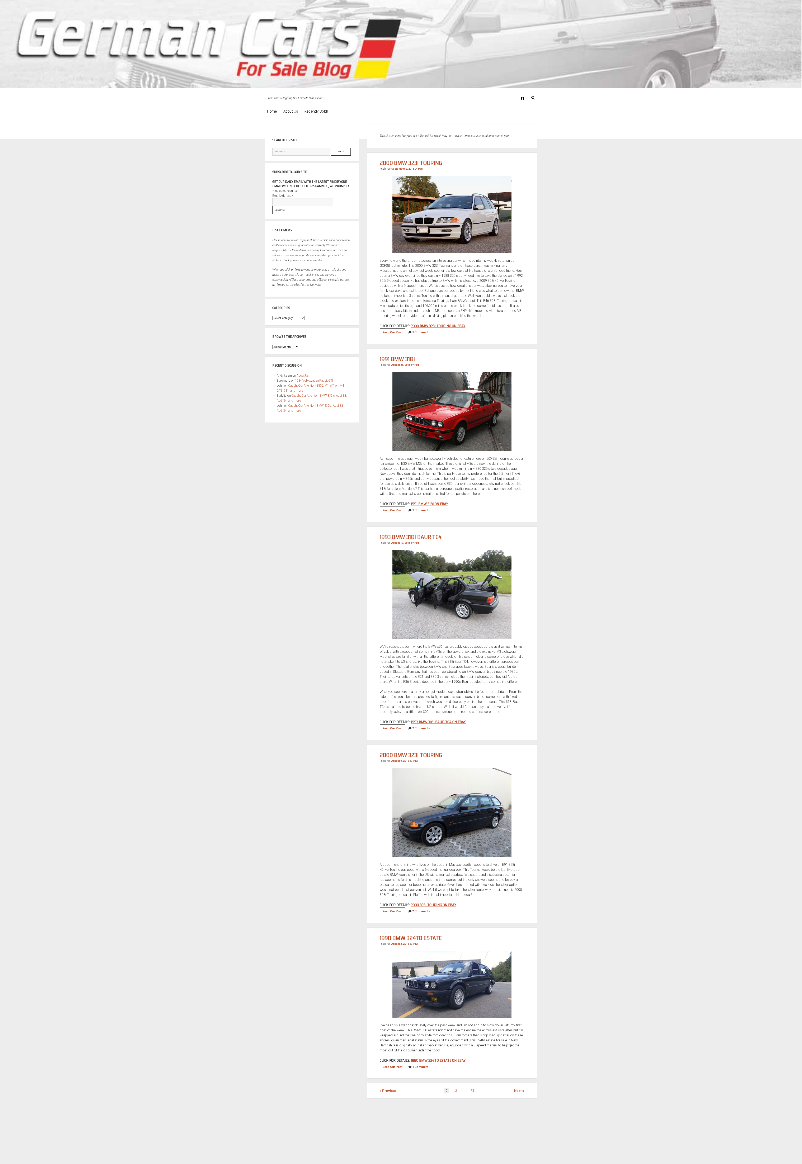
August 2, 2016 (400, 943)
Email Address (282, 195)
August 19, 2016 (400, 542)
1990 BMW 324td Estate (411, 938)
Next (518, 1091)
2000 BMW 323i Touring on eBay (438, 326)
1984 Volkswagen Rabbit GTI (314, 380)
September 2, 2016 (402, 168)
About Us (290, 111)
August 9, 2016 (400, 760)
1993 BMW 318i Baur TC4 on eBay (438, 722)
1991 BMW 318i (397, 359)
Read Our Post (393, 333)
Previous (389, 1091)
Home (272, 111)
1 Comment (420, 332)
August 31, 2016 (400, 364)
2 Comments (421, 728)
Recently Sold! (316, 111)
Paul (420, 168)
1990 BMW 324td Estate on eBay (438, 1060)
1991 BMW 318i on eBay (429, 504)
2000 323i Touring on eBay (433, 905)
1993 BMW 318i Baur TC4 (411, 537)
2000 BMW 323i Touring (411, 163)
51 (473, 1091)
